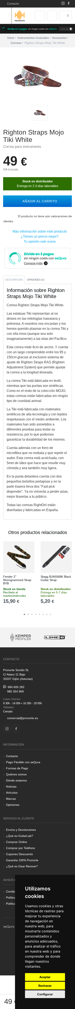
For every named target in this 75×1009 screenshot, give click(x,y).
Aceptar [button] (45, 977)
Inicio (10, 37)
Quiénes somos (16, 774)
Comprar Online (16, 842)
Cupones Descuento (19, 854)
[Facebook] (68, 3)
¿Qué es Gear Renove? (22, 866)
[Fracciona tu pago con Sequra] (37, 258)
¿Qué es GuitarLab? (19, 836)
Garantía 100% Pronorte (22, 860)
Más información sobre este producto (39, 231)
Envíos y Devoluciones (21, 829)
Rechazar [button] (45, 985)
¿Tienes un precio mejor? (39, 236)
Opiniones (12, 804)
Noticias (11, 786)
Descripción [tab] (14, 279)
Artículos (12, 792)
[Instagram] (63, 3)
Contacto (12, 3)
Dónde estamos (16, 780)
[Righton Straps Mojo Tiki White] (40, 113)
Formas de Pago (17, 768)
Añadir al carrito (38, 201)
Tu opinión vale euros (39, 241)
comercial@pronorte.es (22, 718)
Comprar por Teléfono (20, 848)
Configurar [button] (45, 994)
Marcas (11, 798)
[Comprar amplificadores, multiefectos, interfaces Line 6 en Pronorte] (35, 637)
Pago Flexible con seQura (23, 762)
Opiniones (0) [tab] (35, 279)
